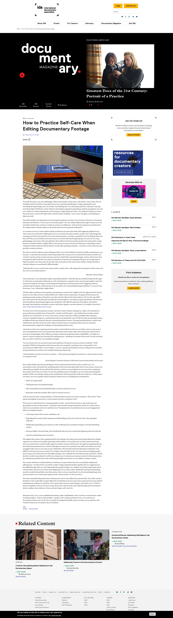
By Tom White (120, 544)
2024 (85, 600)
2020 (85, 605)
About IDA (41, 23)
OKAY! (152, 614)
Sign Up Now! (134, 135)
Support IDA (131, 6)
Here (134, 201)
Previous (87, 104)
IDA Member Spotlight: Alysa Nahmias (126, 218)
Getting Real (89, 597)
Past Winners (111, 609)
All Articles (23, 105)
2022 (85, 602)
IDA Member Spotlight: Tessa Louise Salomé (128, 250)
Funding (38, 597)
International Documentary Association (46, 10)
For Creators (72, 23)
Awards (109, 597)
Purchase (62, 105)
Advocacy (89, 23)
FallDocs (64, 600)
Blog (45, 592)
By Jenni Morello (73, 568)
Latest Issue (49, 105)
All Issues (36, 105)
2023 (108, 602)
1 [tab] (89, 104)
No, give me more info (55, 615)
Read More (117, 220)
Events (56, 23)
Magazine (131, 597)
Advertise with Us (89, 592)
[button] (22, 75)
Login (118, 6)
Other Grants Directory (42, 607)
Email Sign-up (75, 592)
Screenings (66, 597)
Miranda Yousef (32, 135)
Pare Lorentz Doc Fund (42, 602)
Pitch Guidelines (133, 607)
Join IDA (132, 23)
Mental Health (33, 509)
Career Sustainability (129, 546)
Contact (107, 592)
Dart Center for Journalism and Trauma (37, 307)
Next (98, 104)
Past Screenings (67, 605)
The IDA (37, 592)
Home (18, 29)
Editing (25, 509)
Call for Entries (111, 607)
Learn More (133, 288)
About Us (52, 592)
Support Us (62, 592)
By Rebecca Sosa (25, 574)
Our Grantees (39, 605)
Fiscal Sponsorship (41, 600)
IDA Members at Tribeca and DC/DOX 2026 (128, 260)
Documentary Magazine (111, 23)
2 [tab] (91, 104)
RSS (100, 592)
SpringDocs (65, 602)
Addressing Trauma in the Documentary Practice (83, 562)
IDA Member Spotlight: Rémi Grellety (125, 228)
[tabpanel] (120, 74)
